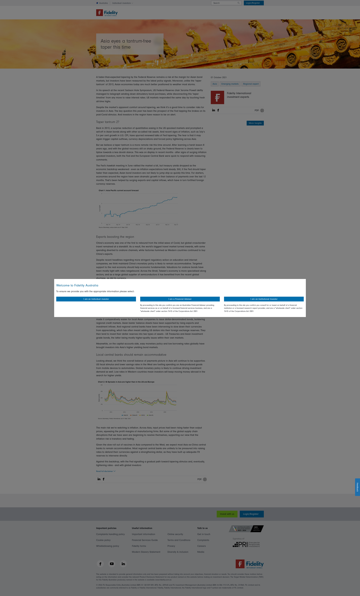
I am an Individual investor (96, 299)
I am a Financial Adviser (180, 299)
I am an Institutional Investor (263, 299)
